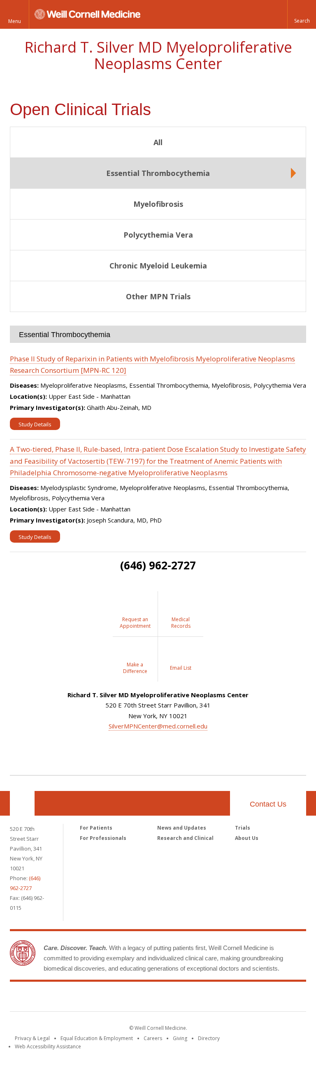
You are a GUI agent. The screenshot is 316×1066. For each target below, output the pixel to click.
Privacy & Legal (32, 1038)
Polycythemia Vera (158, 235)
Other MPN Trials (158, 296)
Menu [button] (14, 21)
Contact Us (268, 804)
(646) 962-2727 (158, 565)
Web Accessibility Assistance (48, 1046)
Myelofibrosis (158, 204)
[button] (301, 14)
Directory (209, 1038)
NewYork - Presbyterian (227, 998)
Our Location (22, 803)
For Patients (96, 827)
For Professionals (103, 838)
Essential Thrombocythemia (158, 173)
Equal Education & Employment (96, 1038)
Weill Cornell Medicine (97, 998)
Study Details (35, 424)
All (158, 142)
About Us (246, 838)
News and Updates (181, 827)
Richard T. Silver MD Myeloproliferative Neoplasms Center (158, 55)
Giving (180, 1038)
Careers (153, 1038)
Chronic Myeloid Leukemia (158, 266)
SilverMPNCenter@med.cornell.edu (158, 726)
